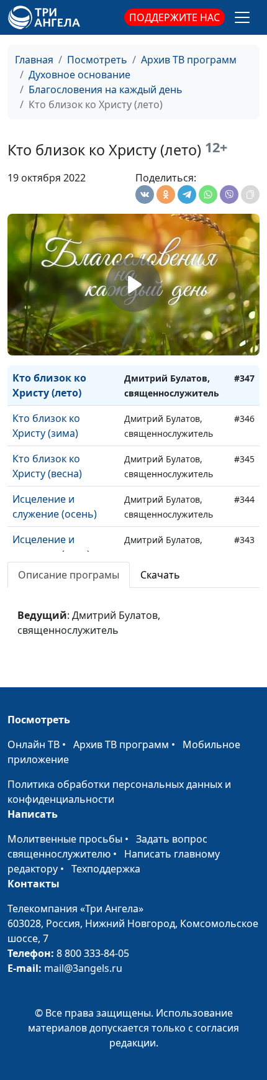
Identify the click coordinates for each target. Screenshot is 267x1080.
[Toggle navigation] (242, 17)
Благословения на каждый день (106, 89)
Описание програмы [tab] (68, 575)
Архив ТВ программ (189, 59)
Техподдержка (105, 869)
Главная (34, 59)
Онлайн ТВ (33, 744)
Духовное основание (79, 74)
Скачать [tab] (160, 575)
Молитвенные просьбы (64, 839)
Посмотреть (97, 59)
